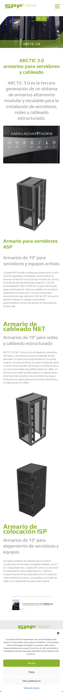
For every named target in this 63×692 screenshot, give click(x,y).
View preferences (31, 681)
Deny (31, 672)
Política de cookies (31, 687)
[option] (31, 32)
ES (38, 19)
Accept (31, 663)
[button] (58, 633)
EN (43, 19)
